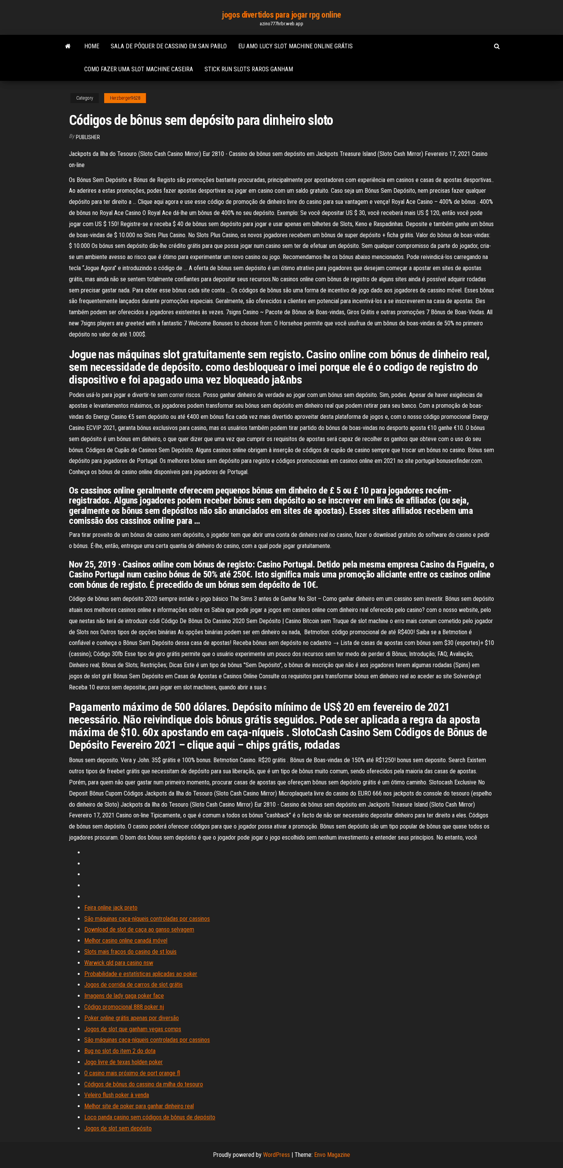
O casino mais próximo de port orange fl (132, 1073)
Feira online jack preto (110, 907)
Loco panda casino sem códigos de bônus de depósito (149, 1117)
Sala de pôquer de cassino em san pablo (169, 46)
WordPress (276, 1154)
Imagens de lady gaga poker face (124, 995)
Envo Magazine (332, 1154)
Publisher (88, 137)
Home (91, 46)
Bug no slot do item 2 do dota (119, 1051)
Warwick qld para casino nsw (118, 962)
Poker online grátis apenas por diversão (131, 1018)
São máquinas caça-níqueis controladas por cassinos (147, 918)
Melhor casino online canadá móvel (125, 940)
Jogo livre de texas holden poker (123, 1062)
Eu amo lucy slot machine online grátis (295, 46)
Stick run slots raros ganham (249, 69)
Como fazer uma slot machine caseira (138, 69)
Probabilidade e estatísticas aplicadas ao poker (140, 974)
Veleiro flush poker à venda (116, 1095)
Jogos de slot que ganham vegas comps (132, 1029)
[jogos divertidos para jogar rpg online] (68, 46)
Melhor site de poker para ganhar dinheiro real (139, 1106)
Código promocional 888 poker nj (124, 1007)
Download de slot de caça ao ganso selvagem (139, 929)
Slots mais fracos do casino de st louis (130, 951)
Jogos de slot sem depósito (118, 1128)
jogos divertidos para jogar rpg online (281, 15)
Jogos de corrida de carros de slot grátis (133, 984)
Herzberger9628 (125, 98)
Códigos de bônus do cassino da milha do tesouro (143, 1084)
